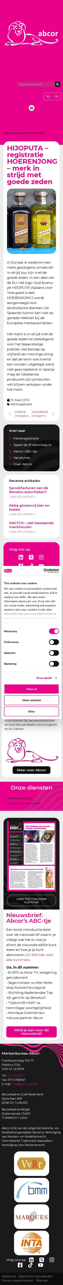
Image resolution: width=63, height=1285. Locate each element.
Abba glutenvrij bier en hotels (29, 507)
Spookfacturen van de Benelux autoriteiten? (28, 490)
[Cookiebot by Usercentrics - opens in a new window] (44, 571)
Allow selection (31, 700)
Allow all (31, 688)
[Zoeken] (57, 84)
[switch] (54, 642)
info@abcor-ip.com (25, 1084)
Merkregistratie (35, 133)
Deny (31, 711)
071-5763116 (15, 1075)
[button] (31, 108)
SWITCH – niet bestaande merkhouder (31, 525)
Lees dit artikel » (22, 496)
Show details (44, 677)
